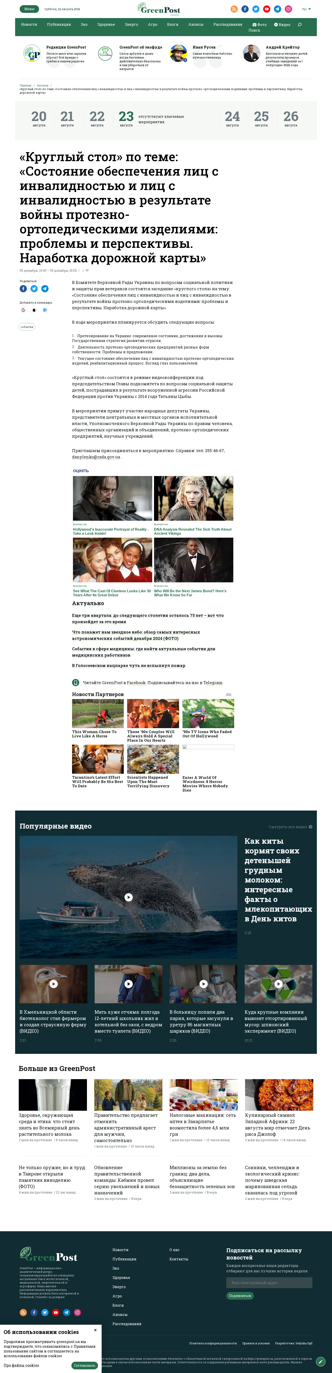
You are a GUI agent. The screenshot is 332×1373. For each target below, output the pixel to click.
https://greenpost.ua (260, 1358)
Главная (25, 85)
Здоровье (106, 24)
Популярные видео (56, 826)
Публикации (59, 24)
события (27, 327)
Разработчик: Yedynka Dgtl (293, 1343)
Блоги (172, 24)
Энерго (131, 24)
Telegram (212, 682)
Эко (84, 24)
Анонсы (195, 24)
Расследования (227, 24)
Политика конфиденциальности (213, 1343)
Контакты (178, 1259)
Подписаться (240, 1296)
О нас (174, 1249)
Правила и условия (256, 1343)
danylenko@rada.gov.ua (96, 457)
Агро (152, 24)
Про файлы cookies (21, 1365)
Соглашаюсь (84, 1365)
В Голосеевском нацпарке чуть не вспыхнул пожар (128, 665)
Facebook (136, 682)
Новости (29, 24)
